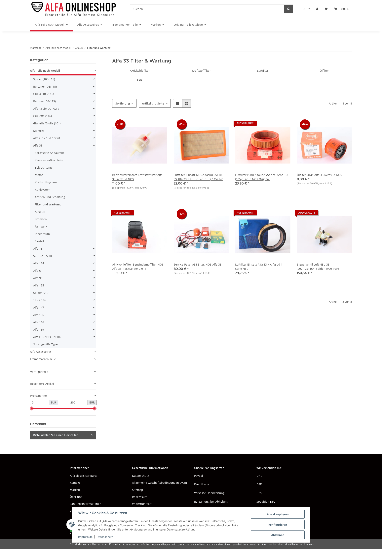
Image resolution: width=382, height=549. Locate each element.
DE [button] (304, 9)
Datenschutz (105, 536)
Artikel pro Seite (153, 103)
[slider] (32, 409)
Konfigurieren (277, 524)
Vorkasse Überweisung (209, 493)
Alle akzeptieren (278, 514)
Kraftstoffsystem (46, 182)
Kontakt (75, 483)
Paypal (198, 476)
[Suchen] (288, 9)
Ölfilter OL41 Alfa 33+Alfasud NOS (319, 175)
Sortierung (122, 103)
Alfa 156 (38, 315)
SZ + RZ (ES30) (42, 256)
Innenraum (42, 234)
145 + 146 (39, 300)
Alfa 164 (38, 263)
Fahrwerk (41, 226)
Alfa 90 (37, 278)
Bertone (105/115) (45, 86)
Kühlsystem (42, 189)
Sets (139, 79)
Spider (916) (41, 293)
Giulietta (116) (42, 116)
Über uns (76, 497)
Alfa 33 (37, 145)
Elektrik (40, 241)
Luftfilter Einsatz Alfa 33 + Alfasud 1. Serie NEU (259, 267)
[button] (317, 9)
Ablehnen (277, 535)
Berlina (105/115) (44, 101)
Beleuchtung (43, 167)
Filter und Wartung (47, 204)
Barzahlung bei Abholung (211, 501)
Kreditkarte (201, 484)
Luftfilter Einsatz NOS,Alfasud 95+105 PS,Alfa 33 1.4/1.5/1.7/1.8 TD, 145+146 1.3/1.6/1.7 (198, 177)
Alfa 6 (37, 271)
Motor (39, 175)
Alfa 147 (38, 307)
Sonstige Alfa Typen (46, 344)
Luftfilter (262, 70)
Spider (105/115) (44, 79)
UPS (259, 493)
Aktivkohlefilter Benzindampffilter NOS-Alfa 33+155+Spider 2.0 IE (138, 267)
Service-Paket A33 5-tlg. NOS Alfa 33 (197, 264)
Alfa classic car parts (83, 476)
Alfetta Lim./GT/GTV (46, 108)
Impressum (85, 536)
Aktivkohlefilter (140, 70)
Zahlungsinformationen (85, 504)
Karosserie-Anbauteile (49, 153)
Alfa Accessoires (41, 352)
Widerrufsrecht (142, 504)
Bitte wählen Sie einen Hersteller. (56, 435)
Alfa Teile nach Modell (45, 70)
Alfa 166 (38, 322)
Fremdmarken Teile (43, 359)
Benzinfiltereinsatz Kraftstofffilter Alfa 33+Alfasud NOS (137, 177)
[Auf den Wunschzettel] (160, 124)
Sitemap (137, 490)
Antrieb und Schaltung (50, 197)
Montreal (39, 131)
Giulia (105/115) (43, 94)
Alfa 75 (37, 248)
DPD (259, 484)
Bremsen (41, 219)
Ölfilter (324, 70)
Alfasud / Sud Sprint (46, 138)
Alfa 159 (38, 329)
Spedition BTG (265, 501)
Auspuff (40, 212)
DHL (259, 476)
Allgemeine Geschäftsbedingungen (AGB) (159, 483)
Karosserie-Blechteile (49, 160)
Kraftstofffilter (201, 70)
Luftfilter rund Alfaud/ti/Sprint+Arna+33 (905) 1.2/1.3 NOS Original (261, 177)
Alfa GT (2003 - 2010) (46, 337)
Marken (75, 490)
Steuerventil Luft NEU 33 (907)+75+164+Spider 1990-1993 (318, 267)
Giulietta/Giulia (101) (46, 123)
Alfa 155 (38, 285)
